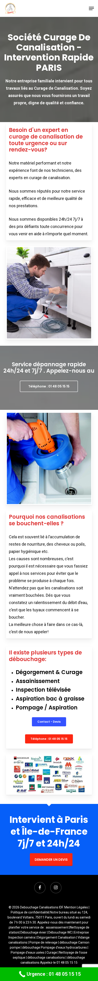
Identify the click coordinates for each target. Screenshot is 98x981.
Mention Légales (76, 907)
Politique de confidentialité (30, 912)
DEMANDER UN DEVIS (51, 859)
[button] (91, 8)
